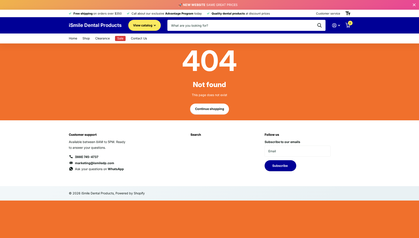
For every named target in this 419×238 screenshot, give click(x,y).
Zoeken (319, 25)
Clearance (102, 38)
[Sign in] (336, 25)
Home (73, 38)
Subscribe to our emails (282, 142)
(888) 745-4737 (86, 157)
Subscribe (280, 165)
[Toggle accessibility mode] (348, 13)
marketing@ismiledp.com (94, 163)
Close (414, 5)
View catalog (143, 25)
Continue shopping (209, 109)
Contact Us (139, 38)
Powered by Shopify (130, 193)
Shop (86, 38)
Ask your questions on (99, 169)
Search (195, 134)
